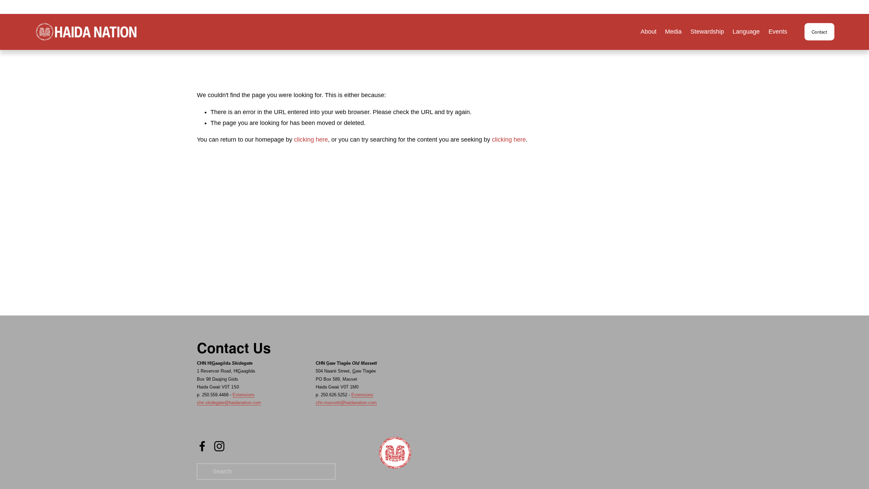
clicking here (311, 139)
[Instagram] (219, 446)
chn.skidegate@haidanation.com (229, 402)
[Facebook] (202, 446)
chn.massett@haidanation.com (346, 402)
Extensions (244, 394)
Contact (819, 32)
